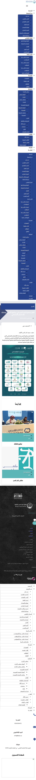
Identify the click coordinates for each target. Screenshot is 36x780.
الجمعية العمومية (25, 105)
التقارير (30, 134)
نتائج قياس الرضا (25, 73)
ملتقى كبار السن (18, 480)
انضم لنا (30, 75)
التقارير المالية (26, 143)
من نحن (27, 16)
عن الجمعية (29, 13)
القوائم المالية (23, 145)
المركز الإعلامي (28, 38)
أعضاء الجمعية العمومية (22, 109)
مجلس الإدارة (26, 92)
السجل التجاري (25, 30)
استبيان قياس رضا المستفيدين (25, 58)
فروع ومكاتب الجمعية (24, 33)
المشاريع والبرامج (25, 41)
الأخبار (27, 47)
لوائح (24, 129)
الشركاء (30, 147)
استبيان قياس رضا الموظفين (25, 64)
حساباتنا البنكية (26, 36)
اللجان (27, 118)
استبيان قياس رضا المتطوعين (25, 69)
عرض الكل (23, 124)
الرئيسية (30, 11)
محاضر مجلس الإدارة (22, 101)
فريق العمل (26, 25)
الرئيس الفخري (26, 19)
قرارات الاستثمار (25, 132)
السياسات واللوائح (25, 121)
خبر (23, 326)
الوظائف (27, 84)
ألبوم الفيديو (26, 52)
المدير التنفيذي (25, 22)
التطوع (27, 87)
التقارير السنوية (25, 140)
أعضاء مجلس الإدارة (22, 96)
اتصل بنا (30, 150)
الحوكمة (30, 89)
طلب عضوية (26, 81)
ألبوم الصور (26, 50)
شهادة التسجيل (25, 27)
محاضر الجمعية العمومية (22, 114)
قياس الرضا (29, 54)
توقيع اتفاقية (18, 444)
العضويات (27, 78)
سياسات (23, 127)
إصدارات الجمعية (25, 44)
